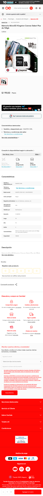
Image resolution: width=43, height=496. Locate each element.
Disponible (19, 166)
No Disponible (6, 166)
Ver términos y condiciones (13, 134)
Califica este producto (4, 31)
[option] (21, 2)
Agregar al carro (28, 492)
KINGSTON (4, 22)
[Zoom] (3, 81)
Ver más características (10, 137)
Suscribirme (10, 393)
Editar (37, 154)
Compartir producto (7, 284)
